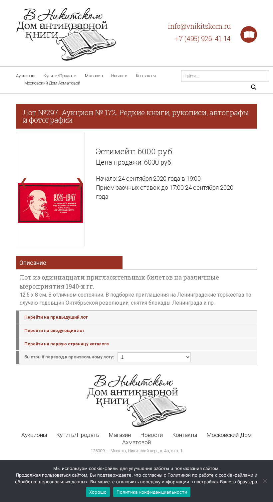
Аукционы (25, 75)
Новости (119, 75)
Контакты (146, 75)
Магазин (94, 75)
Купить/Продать (60, 75)
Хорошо (98, 492)
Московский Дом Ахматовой (52, 83)
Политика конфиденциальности (152, 492)
